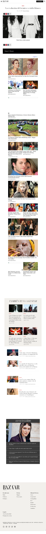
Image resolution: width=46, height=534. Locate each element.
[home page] (5, 1)
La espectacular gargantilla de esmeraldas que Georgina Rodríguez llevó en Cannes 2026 (23, 457)
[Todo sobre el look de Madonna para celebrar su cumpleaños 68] (12, 352)
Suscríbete (39, 1)
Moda (23, 5)
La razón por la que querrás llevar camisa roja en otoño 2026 (30, 316)
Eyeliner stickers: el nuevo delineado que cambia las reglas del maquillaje (22, 444)
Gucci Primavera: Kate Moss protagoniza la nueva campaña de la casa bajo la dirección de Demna (15, 318)
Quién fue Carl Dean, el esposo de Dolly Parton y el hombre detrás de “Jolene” (24, 462)
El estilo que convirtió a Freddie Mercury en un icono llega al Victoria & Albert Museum (15, 340)
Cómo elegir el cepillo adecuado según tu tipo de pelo (20, 448)
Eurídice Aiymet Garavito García (30, 356)
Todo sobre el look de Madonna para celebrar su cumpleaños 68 (28, 353)
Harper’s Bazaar (26, 10)
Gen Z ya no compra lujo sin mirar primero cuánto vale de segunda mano (27, 380)
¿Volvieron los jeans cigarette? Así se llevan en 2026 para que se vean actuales (23, 453)
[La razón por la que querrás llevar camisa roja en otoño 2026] (30, 308)
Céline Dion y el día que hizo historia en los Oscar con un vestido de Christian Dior (30, 340)
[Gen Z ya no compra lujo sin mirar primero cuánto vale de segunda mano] (12, 379)
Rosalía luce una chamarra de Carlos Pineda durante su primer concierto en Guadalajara (28, 393)
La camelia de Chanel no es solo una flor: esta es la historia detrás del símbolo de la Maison (28, 365)
